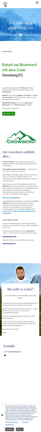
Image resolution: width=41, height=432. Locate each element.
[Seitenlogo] (5, 4)
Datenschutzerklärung (11, 422)
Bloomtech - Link (8, 114)
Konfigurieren (9, 424)
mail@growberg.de (14, 352)
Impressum (25, 422)
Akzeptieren (9, 429)
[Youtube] (20, 34)
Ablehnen (20, 429)
